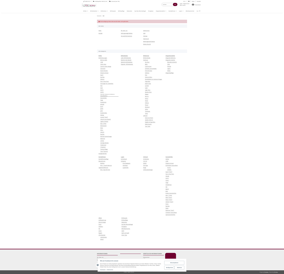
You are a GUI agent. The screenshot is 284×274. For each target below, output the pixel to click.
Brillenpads (124, 218)
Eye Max (102, 77)
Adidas (167, 159)
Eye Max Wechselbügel (127, 224)
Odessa (147, 103)
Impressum (146, 38)
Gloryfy (167, 176)
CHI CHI (145, 161)
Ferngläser (124, 226)
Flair (101, 85)
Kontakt (199, 1)
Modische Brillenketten (126, 62)
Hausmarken (103, 98)
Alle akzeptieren (174, 262)
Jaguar (167, 189)
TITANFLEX (103, 147)
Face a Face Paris (104, 81)
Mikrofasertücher (126, 228)
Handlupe (125, 165)
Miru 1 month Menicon (106, 165)
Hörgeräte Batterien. (171, 58)
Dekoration (124, 222)
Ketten (145, 163)
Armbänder (146, 159)
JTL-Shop (276, 272)
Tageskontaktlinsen (103, 167)
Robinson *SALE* (170, 210)
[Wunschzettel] (189, 1)
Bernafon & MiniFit (172, 62)
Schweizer (123, 161)
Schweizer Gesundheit (171, 212)
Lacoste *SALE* (104, 117)
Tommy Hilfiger (104, 149)
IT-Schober (266, 272)
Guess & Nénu (148, 77)
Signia (168, 68)
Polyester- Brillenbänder (127, 64)
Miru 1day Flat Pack (105, 169)
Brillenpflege (125, 220)
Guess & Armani (149, 117)
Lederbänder (103, 237)
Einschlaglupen (126, 163)
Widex (168, 70)
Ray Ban (102, 134)
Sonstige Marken (104, 143)
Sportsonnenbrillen (170, 214)
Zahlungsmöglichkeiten (126, 33)
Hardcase (145, 60)
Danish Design (102, 222)
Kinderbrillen (103, 113)
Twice (146, 113)
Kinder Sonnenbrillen (171, 193)
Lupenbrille (125, 167)
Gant (101, 88)
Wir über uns (124, 30)
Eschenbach (124, 159)
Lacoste (147, 85)
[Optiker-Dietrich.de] (89, 5)
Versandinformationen (126, 36)
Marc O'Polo (103, 123)
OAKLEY (102, 132)
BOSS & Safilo (103, 60)
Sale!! (123, 231)
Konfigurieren (169, 267)
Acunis (169, 167)
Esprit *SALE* (169, 172)
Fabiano (102, 79)
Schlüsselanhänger (148, 169)
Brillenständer (146, 58)
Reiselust (147, 107)
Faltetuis (147, 73)
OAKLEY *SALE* (169, 202)
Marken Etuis (148, 92)
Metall (101, 239)
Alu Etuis (147, 62)
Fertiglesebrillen (103, 153)
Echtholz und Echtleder (151, 68)
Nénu (101, 130)
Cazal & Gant (148, 66)
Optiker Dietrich (149, 120)
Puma (167, 204)
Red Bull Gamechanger (106, 136)
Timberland (103, 145)
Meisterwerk (103, 125)
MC (99, 228)
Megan (146, 94)
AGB (144, 33)
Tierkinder (147, 111)
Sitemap (145, 36)
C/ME (101, 62)
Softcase (145, 115)
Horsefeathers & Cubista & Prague (153, 79)
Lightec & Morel (104, 121)
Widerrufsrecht (147, 44)
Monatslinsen (102, 161)
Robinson (102, 138)
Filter (168, 64)
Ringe (144, 167)
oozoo (100, 231)
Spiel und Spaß (125, 233)
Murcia (147, 96)
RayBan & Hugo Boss (150, 122)
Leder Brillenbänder (126, 58)
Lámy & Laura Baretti (105, 119)
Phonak (169, 66)
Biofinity (102, 163)
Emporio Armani (104, 73)
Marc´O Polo (169, 195)
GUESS (102, 92)
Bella (146, 64)
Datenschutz (146, 30)
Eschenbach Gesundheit (172, 165)
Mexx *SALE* (169, 197)
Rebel (167, 208)
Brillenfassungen (103, 58)
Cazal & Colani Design (105, 66)
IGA (166, 187)
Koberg (102, 115)
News (193, 1)
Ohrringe (145, 165)
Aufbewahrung (102, 220)
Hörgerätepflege (170, 73)
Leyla (146, 88)
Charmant (102, 68)
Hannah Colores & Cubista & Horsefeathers (107, 95)
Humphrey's (103, 102)
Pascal (146, 105)
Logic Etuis (147, 90)
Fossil (100, 224)
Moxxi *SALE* (169, 199)
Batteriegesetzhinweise (149, 41)
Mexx (101, 128)
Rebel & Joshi (148, 124)
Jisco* (101, 106)
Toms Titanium (104, 151)
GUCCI (101, 90)
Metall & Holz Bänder (126, 60)
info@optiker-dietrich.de (101, 1)
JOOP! (101, 108)
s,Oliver (102, 140)
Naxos (146, 100)
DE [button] (184, 1)
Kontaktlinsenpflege (103, 159)
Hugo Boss (147, 81)
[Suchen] (175, 4)
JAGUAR (102, 104)
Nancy (146, 98)
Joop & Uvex (148, 83)
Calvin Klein (103, 64)
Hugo (101, 100)
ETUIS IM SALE (148, 70)
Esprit (101, 75)
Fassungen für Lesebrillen (106, 83)
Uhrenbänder (102, 235)
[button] (185, 4)
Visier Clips (124, 235)
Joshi (101, 110)
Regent (100, 233)
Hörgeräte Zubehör (170, 60)
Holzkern (101, 226)
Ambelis (169, 169)
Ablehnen (179, 267)
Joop (167, 191)
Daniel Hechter (104, 70)
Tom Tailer (147, 126)
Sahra (146, 109)
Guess (167, 180)
